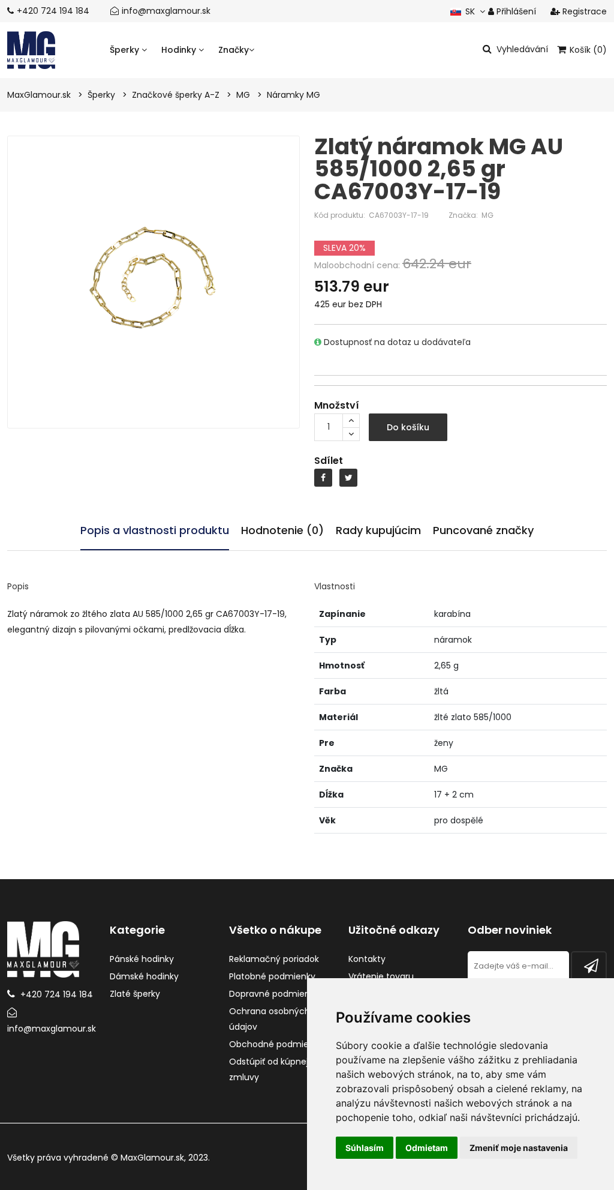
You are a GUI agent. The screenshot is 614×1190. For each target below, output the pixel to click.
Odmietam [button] (426, 1148)
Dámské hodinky (144, 976)
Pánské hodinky (142, 959)
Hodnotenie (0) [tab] (282, 530)
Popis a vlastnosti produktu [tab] (154, 530)
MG (487, 215)
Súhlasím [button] (364, 1148)
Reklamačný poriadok (274, 959)
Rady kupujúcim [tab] (378, 530)
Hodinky (179, 50)
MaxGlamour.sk (152, 1158)
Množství (336, 405)
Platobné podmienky (272, 976)
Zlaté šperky (135, 994)
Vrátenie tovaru (381, 976)
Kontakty (367, 959)
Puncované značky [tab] (483, 530)
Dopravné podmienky (274, 994)
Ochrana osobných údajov (269, 1019)
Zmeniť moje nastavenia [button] (518, 1148)
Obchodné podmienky (276, 1044)
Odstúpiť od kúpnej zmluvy (268, 1069)
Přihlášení (515, 11)
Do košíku (408, 427)
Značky (233, 50)
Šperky (126, 50)
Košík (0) (587, 50)
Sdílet (328, 460)
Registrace (583, 11)
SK (468, 11)
